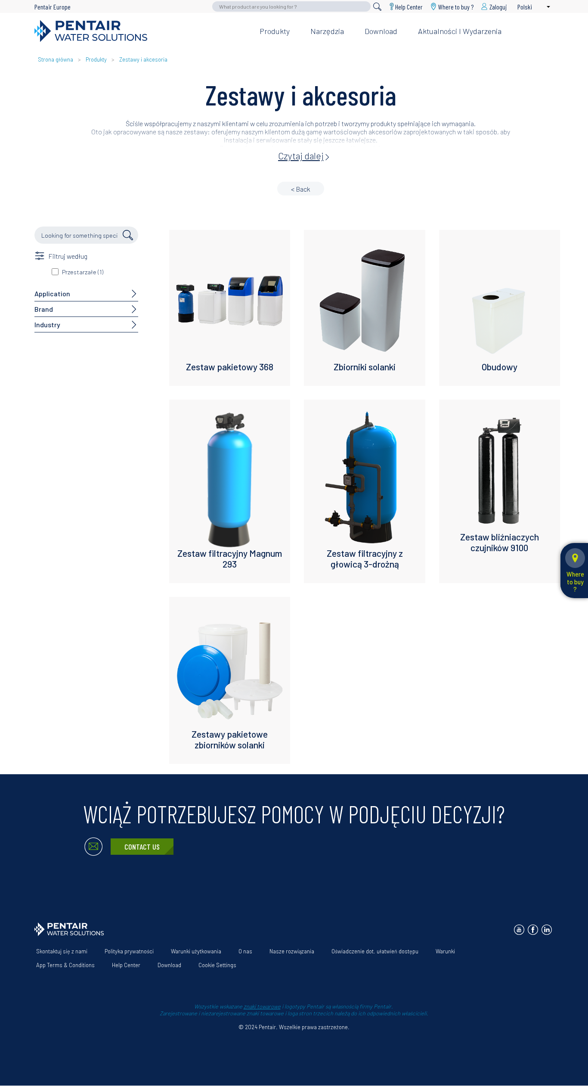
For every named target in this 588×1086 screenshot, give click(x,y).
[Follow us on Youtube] (519, 930)
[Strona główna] (140, 31)
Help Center (409, 6)
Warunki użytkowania (196, 951)
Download (381, 31)
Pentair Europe (52, 7)
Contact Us (142, 846)
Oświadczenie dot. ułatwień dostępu (374, 951)
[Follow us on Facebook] (533, 930)
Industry (47, 324)
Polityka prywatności (129, 951)
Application (52, 293)
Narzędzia (327, 31)
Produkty (275, 31)
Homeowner (424, 17)
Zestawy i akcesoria (143, 59)
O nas (245, 951)
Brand (43, 309)
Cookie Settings (217, 965)
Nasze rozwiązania (291, 951)
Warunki (445, 951)
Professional (479, 17)
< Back (300, 189)
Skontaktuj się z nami (61, 951)
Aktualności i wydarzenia (459, 31)
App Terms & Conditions (65, 965)
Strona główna (55, 59)
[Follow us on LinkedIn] (547, 930)
